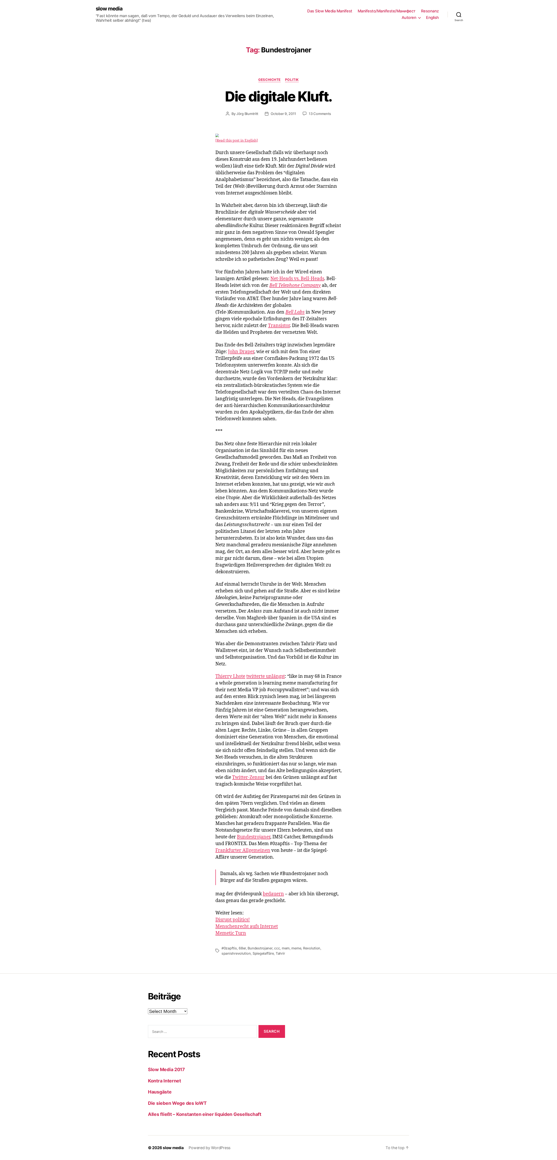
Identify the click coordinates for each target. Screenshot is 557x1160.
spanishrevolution (236, 953)
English (432, 17)
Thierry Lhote (230, 676)
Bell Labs (295, 312)
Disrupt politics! (232, 920)
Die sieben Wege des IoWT (177, 1103)
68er (242, 948)
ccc (277, 948)
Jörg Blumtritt (247, 113)
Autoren (409, 17)
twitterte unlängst (265, 676)
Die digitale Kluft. (278, 96)
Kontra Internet (164, 1081)
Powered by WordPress (209, 1147)
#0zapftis (229, 948)
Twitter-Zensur (248, 777)
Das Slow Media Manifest (329, 11)
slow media (109, 8)
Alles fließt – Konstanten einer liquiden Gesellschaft (204, 1114)
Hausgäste (160, 1092)
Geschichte (269, 80)
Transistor (279, 326)
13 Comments (320, 113)
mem (286, 948)
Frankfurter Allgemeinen (242, 850)
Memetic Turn (230, 933)
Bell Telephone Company (295, 285)
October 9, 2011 (283, 113)
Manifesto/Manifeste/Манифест (387, 11)
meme (296, 948)
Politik (292, 80)
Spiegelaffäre (263, 953)
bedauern (273, 894)
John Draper (241, 352)
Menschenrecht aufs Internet (246, 926)
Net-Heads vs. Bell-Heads (297, 279)
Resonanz (430, 11)
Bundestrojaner (253, 837)
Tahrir (280, 953)
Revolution (311, 948)
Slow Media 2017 (166, 1069)
